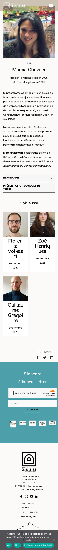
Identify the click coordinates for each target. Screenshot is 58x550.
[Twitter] (44, 357)
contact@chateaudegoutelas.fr (29, 489)
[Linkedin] (51, 357)
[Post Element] (15, 242)
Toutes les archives (29, 512)
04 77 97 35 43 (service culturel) (29, 486)
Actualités (24, 507)
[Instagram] (26, 496)
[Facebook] (37, 357)
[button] (29, 177)
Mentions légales (28, 516)
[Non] (54, 539)
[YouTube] (31, 496)
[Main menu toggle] (51, 5)
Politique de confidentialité (38, 545)
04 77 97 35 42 (29, 483)
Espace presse (27, 503)
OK (8, 545)
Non (17, 545)
